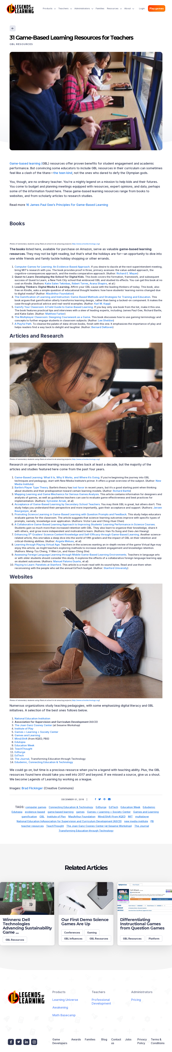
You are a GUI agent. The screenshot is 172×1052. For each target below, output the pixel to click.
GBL (42, 816)
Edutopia (20, 742)
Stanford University (115, 568)
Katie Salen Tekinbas (57, 283)
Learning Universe (65, 999)
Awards (76, 1039)
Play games (156, 8)
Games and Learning (27, 735)
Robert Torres (80, 283)
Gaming (92, 932)
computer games (35, 807)
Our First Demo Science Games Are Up (85, 921)
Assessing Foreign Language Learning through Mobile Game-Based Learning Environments (70, 554)
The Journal (22, 758)
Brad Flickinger (32, 788)
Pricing (136, 999)
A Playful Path (23, 323)
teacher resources (32, 826)
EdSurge (20, 752)
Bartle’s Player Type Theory (31, 487)
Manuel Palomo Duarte (67, 561)
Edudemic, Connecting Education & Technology (44, 762)
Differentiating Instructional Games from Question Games (142, 923)
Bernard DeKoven (102, 327)
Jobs (128, 1039)
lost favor (78, 487)
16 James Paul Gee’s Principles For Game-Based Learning (67, 205)
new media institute (136, 821)
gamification (29, 816)
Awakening (60, 1007)
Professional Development (101, 1001)
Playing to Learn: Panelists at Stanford (38, 564)
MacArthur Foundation (59, 293)
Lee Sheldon (105, 320)
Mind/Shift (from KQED (111, 816)
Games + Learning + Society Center (36, 732)
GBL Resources (21, 44)
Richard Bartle (121, 490)
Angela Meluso (65, 541)
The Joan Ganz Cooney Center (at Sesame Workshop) (99, 826)
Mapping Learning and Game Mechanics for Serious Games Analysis (57, 494)
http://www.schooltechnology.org (85, 244)
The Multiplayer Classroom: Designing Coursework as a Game (52, 317)
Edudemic (149, 807)
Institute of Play (24, 728)
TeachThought (23, 748)
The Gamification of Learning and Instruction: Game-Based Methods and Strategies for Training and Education (82, 297)
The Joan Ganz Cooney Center (33, 725)
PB (152, 821)
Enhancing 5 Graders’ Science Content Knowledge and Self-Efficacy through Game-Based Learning (77, 534)
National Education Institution (32, 718)
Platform (154, 938)
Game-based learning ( (26, 163)
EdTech (19, 755)
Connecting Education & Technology (71, 807)
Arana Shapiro (98, 283)
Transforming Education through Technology (86, 830)
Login (142, 8)
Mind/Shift (21, 738)
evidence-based (35, 811)
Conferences (72, 932)
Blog (104, 1039)
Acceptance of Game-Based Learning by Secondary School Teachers (57, 504)
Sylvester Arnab (56, 500)
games (80, 811)
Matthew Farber (55, 313)
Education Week (24, 745)
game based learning (61, 811)
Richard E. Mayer (127, 273)
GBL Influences (73, 938)
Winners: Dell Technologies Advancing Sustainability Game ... (27, 926)
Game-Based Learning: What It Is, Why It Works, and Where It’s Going (57, 477)
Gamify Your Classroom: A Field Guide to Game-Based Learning (54, 307)
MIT (130, 816)
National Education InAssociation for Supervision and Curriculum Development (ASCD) (69, 821)
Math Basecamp (64, 1015)
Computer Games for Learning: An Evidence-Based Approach (52, 266)
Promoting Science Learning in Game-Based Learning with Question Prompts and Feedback (70, 514)
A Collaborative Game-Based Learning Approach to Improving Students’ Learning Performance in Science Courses (85, 524)
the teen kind (62, 173)
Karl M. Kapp (102, 303)
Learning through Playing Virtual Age (37, 544)
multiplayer (142, 816)
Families (100, 8)
